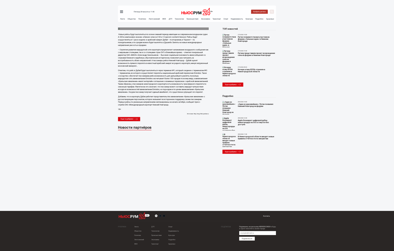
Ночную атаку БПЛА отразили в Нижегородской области (251, 70)
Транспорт (217, 19)
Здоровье (270, 19)
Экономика (205, 19)
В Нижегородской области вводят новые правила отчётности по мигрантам (256, 138)
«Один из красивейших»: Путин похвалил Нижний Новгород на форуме (255, 105)
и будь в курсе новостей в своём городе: (257, 228)
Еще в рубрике (127, 119)
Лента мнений (154, 19)
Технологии (179, 19)
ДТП (170, 19)
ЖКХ (164, 19)
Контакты (266, 216)
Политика (142, 19)
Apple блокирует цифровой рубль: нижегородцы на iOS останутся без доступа (253, 122)
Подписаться (247, 239)
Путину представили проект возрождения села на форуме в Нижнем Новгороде (256, 54)
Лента (122, 19)
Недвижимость (237, 19)
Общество (132, 19)
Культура (249, 19)
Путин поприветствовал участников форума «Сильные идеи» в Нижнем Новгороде (253, 39)
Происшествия (192, 19)
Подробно (259, 19)
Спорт (225, 19)
